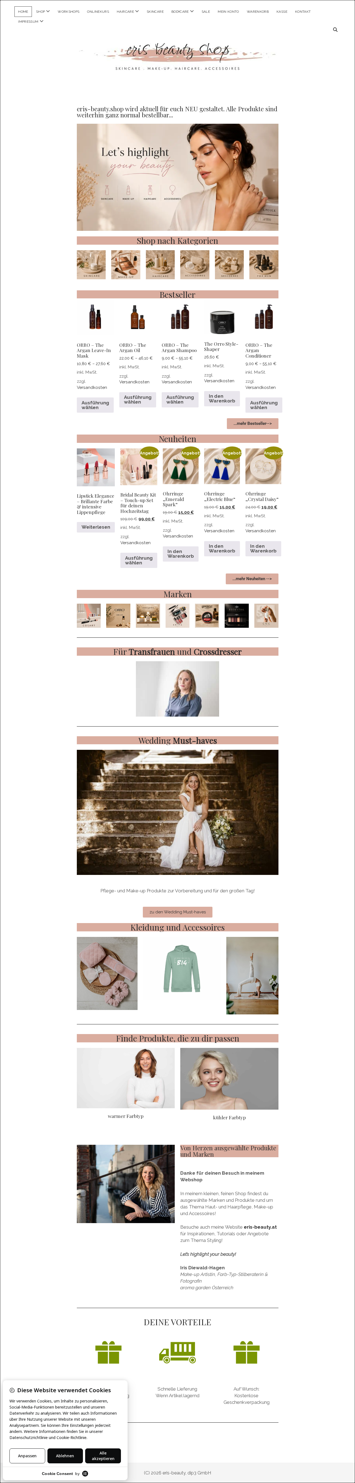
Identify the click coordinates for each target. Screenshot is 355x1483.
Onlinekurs (98, 12)
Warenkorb (258, 12)
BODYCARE (180, 12)
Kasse (282, 12)
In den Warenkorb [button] (222, 398)
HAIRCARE (125, 12)
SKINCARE (155, 12)
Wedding (177, 740)
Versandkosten (92, 387)
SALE (206, 12)
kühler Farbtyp (229, 1117)
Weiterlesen (96, 527)
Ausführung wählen (95, 405)
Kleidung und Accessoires (177, 927)
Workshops (68, 12)
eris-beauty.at (260, 1227)
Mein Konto (228, 12)
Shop (40, 12)
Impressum (28, 22)
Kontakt (303, 12)
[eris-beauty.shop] (177, 63)
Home (23, 12)
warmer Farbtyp (125, 1116)
